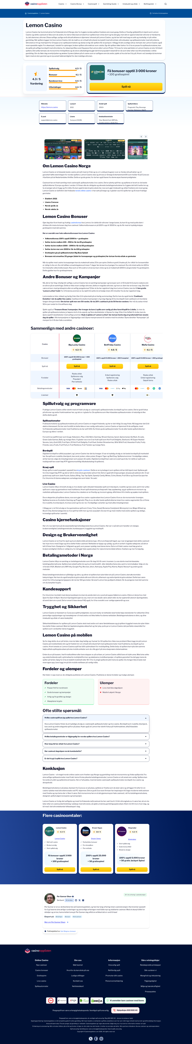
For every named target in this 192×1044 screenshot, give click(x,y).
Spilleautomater (41, 986)
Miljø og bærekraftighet (150, 986)
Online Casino (41, 960)
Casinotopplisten (33, 13)
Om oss (78, 960)
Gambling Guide (109, 4)
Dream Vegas (96, 838)
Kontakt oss (78, 981)
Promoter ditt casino (114, 976)
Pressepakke (150, 992)
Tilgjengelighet (150, 981)
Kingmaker (132, 839)
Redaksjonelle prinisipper (150, 965)
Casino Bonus (76, 4)
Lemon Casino (60, 838)
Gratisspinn (41, 976)
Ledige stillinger (77, 976)
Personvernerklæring (114, 981)
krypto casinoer (83, 470)
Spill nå (126, 86)
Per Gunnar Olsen (64, 896)
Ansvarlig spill (114, 965)
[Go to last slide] (141, 136)
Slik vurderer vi (150, 970)
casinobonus (76, 223)
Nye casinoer (41, 965)
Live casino (41, 981)
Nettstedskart (78, 986)
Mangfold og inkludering (150, 976)
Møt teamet (78, 965)
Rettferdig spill (114, 970)
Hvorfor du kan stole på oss (78, 970)
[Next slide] (146, 136)
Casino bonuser (41, 970)
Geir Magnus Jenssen (68, 931)
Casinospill (92, 4)
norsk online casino (83, 191)
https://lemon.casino (49, 107)
